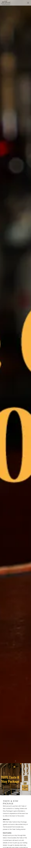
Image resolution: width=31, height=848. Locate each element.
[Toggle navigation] (28, 2)
